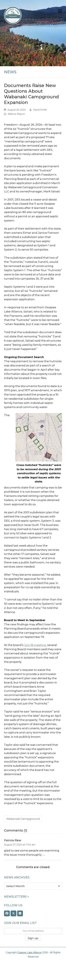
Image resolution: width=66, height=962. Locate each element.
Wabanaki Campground (23, 818)
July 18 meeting (35, 645)
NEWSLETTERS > (16, 896)
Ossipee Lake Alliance (29, 952)
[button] (60, 11)
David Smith (40, 109)
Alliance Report (16, 114)
